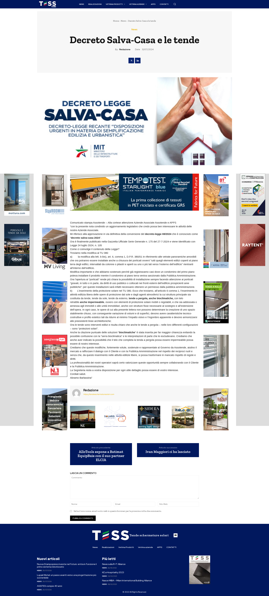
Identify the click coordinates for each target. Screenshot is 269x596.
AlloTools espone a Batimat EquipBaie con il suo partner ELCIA (101, 456)
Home (116, 21)
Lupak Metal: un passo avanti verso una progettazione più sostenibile (66, 576)
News (123, 21)
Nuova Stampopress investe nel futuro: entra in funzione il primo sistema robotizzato (67, 565)
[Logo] (47, 4)
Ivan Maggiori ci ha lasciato (168, 452)
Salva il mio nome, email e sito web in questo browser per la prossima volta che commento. (118, 511)
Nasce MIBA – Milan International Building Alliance (127, 580)
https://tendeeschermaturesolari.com (98, 394)
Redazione (124, 49)
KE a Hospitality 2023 (113, 572)
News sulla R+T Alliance (114, 564)
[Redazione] (76, 393)
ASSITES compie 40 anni (49, 586)
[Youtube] (176, 535)
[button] (174, 4)
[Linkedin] (138, 60)
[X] (131, 60)
